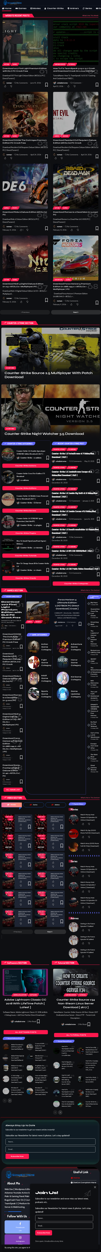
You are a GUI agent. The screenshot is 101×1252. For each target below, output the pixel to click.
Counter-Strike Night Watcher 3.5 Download (44, 434)
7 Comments (76, 479)
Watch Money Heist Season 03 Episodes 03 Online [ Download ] (88, 900)
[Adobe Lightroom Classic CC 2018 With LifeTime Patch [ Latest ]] (25, 982)
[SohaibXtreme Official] (13, 2)
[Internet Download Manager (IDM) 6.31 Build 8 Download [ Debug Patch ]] (30, 1079)
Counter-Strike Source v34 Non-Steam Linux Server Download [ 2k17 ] (76, 1003)
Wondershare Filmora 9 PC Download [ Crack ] (40, 1058)
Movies (10, 835)
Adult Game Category (46, 678)
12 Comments (76, 461)
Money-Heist (9, 816)
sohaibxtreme (62, 83)
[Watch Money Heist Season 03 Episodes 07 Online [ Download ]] (41, 861)
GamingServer (60, 64)
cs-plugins (38, 525)
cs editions (10, 368)
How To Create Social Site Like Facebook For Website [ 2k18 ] (68, 1104)
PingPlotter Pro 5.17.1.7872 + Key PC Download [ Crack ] (40, 1068)
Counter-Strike (26, 458)
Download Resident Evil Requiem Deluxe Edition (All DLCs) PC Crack (12, 659)
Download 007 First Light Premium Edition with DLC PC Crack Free (11, 610)
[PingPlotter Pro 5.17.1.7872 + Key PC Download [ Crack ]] (30, 1068)
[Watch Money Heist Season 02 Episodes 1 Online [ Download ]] (74, 887)
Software (33, 995)
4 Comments (76, 573)
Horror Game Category (76, 662)
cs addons (37, 458)
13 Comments (76, 519)
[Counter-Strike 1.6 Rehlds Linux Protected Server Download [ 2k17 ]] (8, 499)
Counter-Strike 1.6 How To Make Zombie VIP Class (92, 1104)
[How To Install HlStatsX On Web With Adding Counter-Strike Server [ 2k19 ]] (56, 1079)
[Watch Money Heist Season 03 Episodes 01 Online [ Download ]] (41, 918)
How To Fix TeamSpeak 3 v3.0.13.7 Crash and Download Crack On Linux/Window (68, 1051)
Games (15, 64)
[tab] (11, 804)
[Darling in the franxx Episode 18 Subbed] (74, 940)
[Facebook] (20, 1227)
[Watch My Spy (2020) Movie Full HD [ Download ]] (74, 834)
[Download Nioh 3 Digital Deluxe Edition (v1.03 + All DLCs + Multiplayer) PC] (25, 258)
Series (10, 819)
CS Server (37, 503)
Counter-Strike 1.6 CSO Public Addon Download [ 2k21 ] (76, 569)
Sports (14, 208)
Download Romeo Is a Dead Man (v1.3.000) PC (12, 697)
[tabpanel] (33, 874)
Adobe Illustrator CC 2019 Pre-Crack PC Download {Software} (17, 1047)
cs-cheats (37, 570)
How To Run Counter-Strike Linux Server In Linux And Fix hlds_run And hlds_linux (92, 1065)
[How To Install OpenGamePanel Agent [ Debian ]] (8, 544)
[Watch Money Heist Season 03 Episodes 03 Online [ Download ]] (41, 899)
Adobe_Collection (20, 995)
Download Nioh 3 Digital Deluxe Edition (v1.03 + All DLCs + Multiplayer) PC (12, 719)
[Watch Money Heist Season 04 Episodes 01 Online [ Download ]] (41, 842)
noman (9, 83)
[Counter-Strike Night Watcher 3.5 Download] (50, 411)
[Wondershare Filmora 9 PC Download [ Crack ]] (30, 1058)
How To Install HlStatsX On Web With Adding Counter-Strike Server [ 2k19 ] (67, 1079)
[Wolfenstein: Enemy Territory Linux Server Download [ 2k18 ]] (80, 1093)
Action (6, 64)
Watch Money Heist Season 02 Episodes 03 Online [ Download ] (88, 817)
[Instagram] (20, 1240)
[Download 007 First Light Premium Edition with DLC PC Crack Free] (25, 42)
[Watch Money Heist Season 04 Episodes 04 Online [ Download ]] (8, 823)
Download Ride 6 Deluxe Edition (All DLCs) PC (12, 679)
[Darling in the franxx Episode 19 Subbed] (74, 953)
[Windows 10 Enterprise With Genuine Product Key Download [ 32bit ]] (30, 1091)
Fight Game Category (46, 662)
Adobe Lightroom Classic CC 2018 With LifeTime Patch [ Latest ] (25, 1003)
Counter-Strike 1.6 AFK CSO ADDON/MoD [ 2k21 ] (72, 551)
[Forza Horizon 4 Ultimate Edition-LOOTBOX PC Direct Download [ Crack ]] (38, 612)
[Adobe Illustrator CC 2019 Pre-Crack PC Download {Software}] (6, 1047)
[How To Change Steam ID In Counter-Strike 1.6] (8, 566)
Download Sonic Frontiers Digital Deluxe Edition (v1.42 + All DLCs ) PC (11, 770)
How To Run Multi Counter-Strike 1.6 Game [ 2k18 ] (91, 1080)
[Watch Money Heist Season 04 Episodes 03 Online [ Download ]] (41, 823)
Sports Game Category (46, 694)
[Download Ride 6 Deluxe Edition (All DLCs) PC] (25, 186)
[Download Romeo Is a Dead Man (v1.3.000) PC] (75, 186)
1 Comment (77, 83)
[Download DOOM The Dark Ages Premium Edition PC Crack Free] (25, 114)
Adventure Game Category (76, 647)
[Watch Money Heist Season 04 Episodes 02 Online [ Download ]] (8, 842)
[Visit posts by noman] (4, 82)
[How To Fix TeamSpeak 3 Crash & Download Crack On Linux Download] (56, 1093)
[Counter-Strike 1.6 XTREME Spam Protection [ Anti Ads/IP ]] (8, 521)
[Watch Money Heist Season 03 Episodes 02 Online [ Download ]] (8, 918)
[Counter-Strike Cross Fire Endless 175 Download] (8, 476)
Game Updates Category (76, 694)
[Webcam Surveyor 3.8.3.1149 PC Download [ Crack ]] (6, 1068)
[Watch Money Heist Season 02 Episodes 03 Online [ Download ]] (74, 819)
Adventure (58, 279)
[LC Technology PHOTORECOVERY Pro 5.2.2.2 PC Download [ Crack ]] (6, 1079)
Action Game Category (46, 647)
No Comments (22, 83)
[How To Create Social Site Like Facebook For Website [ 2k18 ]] (56, 1104)
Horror (65, 136)
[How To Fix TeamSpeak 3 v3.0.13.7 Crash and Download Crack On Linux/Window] (75, 42)
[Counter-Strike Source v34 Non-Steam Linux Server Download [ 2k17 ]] (75, 982)
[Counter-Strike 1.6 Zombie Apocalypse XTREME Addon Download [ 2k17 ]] (8, 454)
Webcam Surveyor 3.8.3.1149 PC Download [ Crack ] (16, 1068)
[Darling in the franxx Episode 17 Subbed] (74, 927)
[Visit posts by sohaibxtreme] (54, 82)
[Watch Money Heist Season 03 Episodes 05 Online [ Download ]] (41, 880)
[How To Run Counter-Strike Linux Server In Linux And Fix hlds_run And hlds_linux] (80, 1065)
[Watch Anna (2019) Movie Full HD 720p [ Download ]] (74, 847)
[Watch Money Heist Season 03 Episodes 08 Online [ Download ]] (8, 861)
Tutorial (72, 64)
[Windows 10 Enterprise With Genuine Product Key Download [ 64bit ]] (6, 1091)
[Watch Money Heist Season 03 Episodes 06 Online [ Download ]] (8, 880)
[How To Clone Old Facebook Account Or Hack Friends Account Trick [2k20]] (80, 1051)
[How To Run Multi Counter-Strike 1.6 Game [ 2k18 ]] (80, 1079)
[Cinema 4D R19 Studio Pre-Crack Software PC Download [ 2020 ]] (30, 1047)
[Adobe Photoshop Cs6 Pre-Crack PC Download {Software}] (6, 1058)
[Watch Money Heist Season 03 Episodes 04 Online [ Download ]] (8, 899)
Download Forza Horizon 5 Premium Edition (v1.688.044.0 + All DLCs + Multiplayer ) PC (72, 286)
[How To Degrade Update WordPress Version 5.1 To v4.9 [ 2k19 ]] (56, 1065)
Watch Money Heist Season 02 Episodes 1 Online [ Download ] (88, 885)
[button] (96, 2)
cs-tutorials (38, 548)
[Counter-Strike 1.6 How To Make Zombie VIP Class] (80, 1104)
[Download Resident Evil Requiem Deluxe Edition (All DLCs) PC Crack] (75, 114)
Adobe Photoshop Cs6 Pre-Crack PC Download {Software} (17, 1058)
